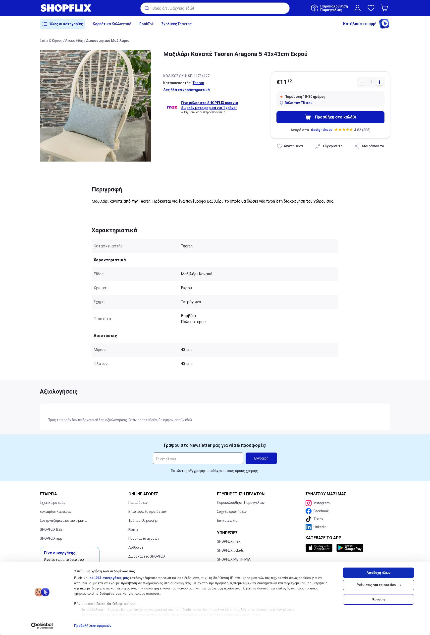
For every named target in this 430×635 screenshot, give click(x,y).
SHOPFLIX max (228, 541)
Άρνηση (378, 599)
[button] (385, 8)
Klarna (133, 529)
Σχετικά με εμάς (52, 503)
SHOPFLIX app (51, 538)
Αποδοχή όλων (378, 573)
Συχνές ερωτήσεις (232, 512)
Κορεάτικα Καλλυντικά (112, 24)
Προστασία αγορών (143, 538)
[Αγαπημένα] (371, 8)
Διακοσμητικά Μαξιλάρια (107, 41)
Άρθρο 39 (136, 547)
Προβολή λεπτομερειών (92, 626)
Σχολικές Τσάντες (176, 24)
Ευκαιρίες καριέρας (56, 512)
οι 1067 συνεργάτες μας (109, 578)
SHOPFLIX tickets (230, 550)
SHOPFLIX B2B (51, 529)
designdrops (321, 130)
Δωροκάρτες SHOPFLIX (146, 556)
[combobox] (215, 8)
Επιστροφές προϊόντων (147, 512)
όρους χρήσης (246, 471)
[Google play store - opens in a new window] (349, 548)
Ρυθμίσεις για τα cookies (376, 585)
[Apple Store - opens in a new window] (320, 548)
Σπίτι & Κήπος (51, 41)
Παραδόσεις (138, 503)
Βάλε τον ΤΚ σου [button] (299, 103)
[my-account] (357, 8)
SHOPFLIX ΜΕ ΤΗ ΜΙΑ (234, 559)
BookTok (146, 24)
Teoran (198, 83)
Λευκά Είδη (74, 41)
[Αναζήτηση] (146, 8)
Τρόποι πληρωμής (143, 520)
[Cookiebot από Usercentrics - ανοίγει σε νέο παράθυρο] (42, 626)
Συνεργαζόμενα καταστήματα (63, 520)
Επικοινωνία (227, 520)
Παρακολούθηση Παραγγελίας (241, 503)
